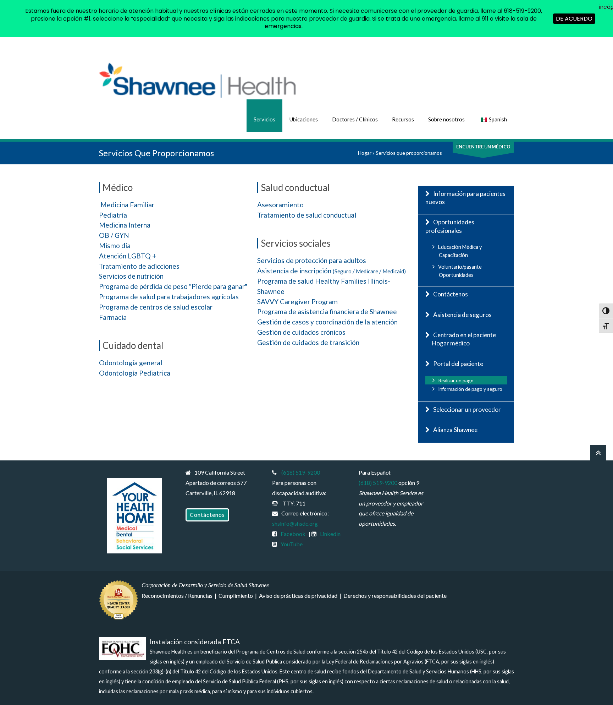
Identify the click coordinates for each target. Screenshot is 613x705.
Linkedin (330, 533)
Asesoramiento (280, 205)
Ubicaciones (303, 119)
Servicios (264, 119)
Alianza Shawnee (455, 429)
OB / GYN (114, 235)
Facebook (293, 533)
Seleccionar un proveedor (467, 409)
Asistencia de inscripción (331, 271)
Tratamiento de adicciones (139, 266)
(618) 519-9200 (300, 472)
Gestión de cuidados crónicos (301, 332)
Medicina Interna (124, 225)
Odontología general (130, 363)
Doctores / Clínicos (355, 119)
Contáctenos (450, 294)
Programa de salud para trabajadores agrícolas (169, 297)
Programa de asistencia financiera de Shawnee (327, 311)
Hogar (364, 153)
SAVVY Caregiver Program (297, 301)
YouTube (292, 544)
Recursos (403, 119)
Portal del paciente (458, 363)
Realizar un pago (456, 380)
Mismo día (115, 245)
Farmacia (113, 317)
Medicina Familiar (127, 205)
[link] (207, 514)
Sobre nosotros (446, 119)
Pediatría (113, 215)
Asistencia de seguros (462, 314)
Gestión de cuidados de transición (308, 342)
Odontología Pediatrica (134, 373)
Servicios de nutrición (131, 276)
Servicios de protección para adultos (311, 260)
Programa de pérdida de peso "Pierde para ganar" (173, 286)
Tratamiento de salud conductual (306, 215)
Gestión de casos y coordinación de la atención (327, 322)
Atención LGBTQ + (127, 256)
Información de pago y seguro (470, 389)
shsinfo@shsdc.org (295, 523)
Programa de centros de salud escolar (155, 307)
